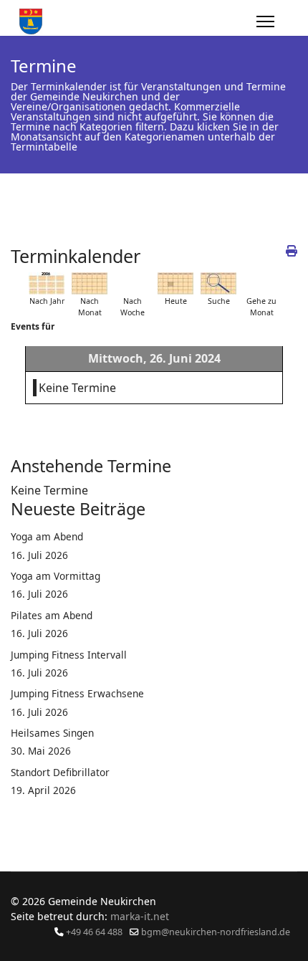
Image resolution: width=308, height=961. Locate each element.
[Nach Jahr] (46, 283)
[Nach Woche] (132, 283)
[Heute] (175, 283)
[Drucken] (291, 251)
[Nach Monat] (89, 283)
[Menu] (265, 21)
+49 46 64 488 (94, 932)
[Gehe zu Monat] (261, 283)
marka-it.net (139, 916)
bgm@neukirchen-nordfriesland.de (215, 932)
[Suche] (218, 283)
